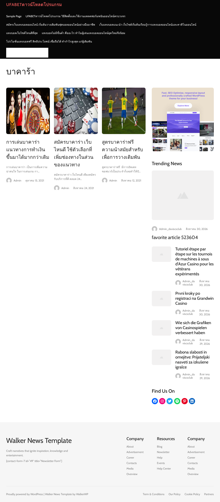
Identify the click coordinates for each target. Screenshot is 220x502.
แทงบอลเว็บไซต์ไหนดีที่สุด (22, 33)
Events (161, 463)
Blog (159, 446)
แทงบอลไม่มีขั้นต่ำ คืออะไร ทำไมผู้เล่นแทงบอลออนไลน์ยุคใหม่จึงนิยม (83, 33)
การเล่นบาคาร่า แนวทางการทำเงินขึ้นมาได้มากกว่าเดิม (27, 149)
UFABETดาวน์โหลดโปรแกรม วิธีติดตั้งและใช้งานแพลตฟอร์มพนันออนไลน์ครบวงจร (75, 16)
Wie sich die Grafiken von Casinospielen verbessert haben (193, 327)
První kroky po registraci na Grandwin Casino (194, 298)
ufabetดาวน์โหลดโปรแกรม (34, 4)
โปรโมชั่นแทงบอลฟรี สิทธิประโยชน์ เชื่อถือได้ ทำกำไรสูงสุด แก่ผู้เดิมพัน (49, 41)
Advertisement (135, 452)
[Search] (45, 52)
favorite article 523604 (175, 237)
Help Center (164, 468)
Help (159, 457)
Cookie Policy (192, 494)
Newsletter (163, 452)
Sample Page (13, 16)
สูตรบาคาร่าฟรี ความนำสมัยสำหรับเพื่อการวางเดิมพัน (122, 149)
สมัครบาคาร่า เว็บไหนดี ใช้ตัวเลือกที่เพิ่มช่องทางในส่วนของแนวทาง (73, 153)
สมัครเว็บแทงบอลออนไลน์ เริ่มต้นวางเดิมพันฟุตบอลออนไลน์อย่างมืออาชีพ (50, 24)
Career (130, 457)
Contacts (131, 463)
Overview (132, 474)
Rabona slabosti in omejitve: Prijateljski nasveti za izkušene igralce (192, 359)
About (130, 446)
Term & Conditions (153, 494)
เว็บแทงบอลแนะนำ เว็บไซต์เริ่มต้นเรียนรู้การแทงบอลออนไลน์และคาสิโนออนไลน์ (147, 24)
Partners (209, 494)
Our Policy (174, 494)
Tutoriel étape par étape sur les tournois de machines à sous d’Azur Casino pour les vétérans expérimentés (194, 261)
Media (130, 468)
